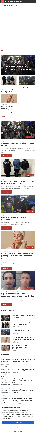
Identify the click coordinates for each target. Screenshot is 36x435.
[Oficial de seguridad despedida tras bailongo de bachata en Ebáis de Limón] (5, 382)
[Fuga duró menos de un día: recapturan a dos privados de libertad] (5, 348)
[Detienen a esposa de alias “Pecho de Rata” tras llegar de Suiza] (9, 80)
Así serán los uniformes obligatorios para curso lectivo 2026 (23, 370)
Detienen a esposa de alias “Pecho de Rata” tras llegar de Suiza (8, 90)
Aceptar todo (18, 422)
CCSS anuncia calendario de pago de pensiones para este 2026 (23, 360)
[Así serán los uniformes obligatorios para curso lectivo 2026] (5, 372)
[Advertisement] (18, 31)
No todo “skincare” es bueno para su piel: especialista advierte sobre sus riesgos (8, 109)
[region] (18, 420)
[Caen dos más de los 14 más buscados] (27, 80)
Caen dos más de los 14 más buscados (15, 1)
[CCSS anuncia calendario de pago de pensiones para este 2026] (5, 363)
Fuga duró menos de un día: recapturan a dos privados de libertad (17, 295)
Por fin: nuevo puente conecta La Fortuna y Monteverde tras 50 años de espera (22, 390)
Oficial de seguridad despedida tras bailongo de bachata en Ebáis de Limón (23, 380)
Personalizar (18, 427)
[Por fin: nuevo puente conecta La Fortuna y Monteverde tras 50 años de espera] (5, 392)
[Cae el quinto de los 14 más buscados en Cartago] (18, 65)
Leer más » (6, 156)
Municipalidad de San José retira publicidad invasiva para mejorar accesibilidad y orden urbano (22, 400)
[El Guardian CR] (11, 6)
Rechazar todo (18, 431)
